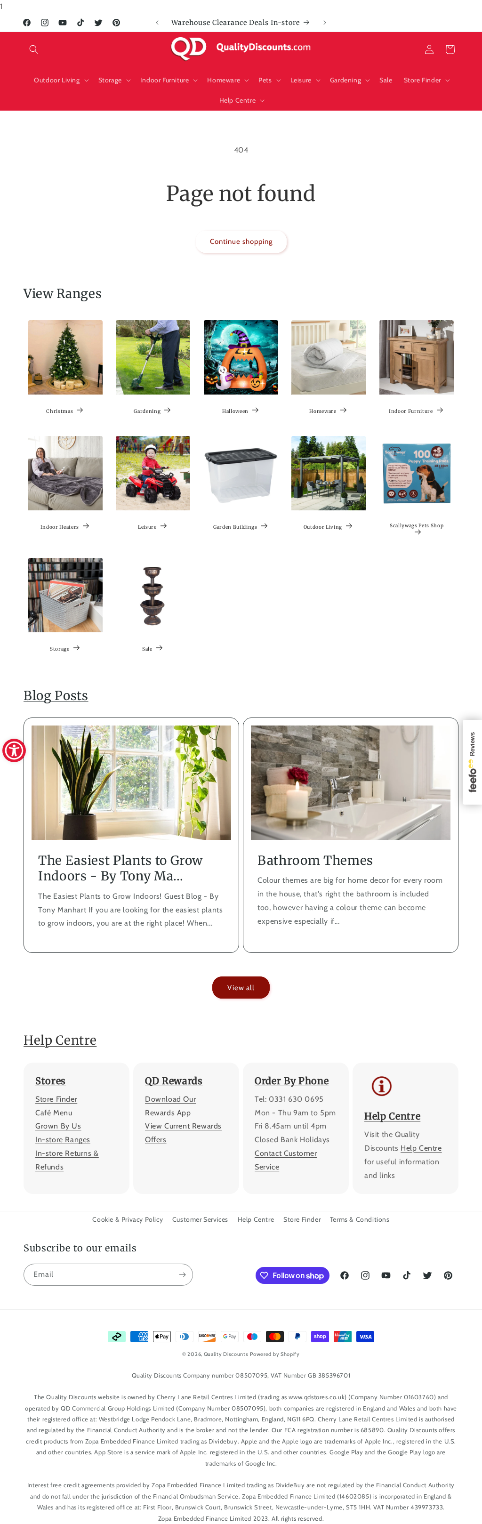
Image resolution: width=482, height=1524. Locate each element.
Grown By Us (58, 1125)
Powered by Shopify (275, 1354)
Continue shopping (241, 241)
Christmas (59, 411)
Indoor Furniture (411, 411)
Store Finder (56, 1099)
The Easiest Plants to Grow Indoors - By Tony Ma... (120, 868)
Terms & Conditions (360, 1219)
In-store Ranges (62, 1139)
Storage (60, 649)
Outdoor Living (323, 527)
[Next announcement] (324, 23)
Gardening (147, 411)
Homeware (322, 411)
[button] (34, 49)
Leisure (147, 527)
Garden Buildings (235, 527)
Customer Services (200, 1219)
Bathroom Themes (315, 860)
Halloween (235, 411)
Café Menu (53, 1112)
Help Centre (60, 1040)
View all (241, 988)
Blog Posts (56, 695)
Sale (148, 649)
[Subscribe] (182, 1275)
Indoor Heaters (59, 527)
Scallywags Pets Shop (416, 526)
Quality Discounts (226, 1354)
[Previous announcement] (157, 23)
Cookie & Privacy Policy (127, 1219)
